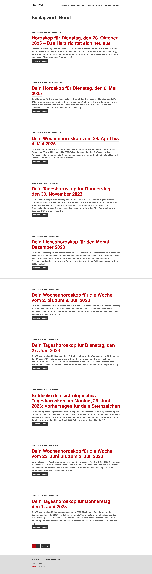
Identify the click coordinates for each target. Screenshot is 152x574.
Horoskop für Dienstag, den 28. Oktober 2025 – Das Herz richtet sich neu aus (75, 40)
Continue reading (40, 61)
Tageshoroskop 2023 (51, 183)
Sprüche (99, 5)
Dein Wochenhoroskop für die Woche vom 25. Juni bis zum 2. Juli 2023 (72, 453)
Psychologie (80, 5)
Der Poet (38, 5)
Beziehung (107, 5)
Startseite (65, 5)
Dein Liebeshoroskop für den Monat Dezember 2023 (70, 244)
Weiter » (47, 546)
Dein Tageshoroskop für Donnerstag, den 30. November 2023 (72, 191)
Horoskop (90, 5)
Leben (73, 5)
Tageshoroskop (38, 32)
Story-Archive (56, 559)
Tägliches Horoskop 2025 (53, 32)
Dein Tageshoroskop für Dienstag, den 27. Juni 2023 (73, 348)
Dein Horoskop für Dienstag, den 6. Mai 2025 (74, 90)
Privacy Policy (45, 559)
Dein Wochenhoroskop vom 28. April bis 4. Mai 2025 (75, 141)
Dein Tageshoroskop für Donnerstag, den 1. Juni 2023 (72, 504)
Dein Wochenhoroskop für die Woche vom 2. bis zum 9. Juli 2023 (72, 297)
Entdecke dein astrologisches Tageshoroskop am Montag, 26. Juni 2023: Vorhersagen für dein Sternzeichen (76, 400)
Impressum (35, 559)
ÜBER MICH (115, 5)
